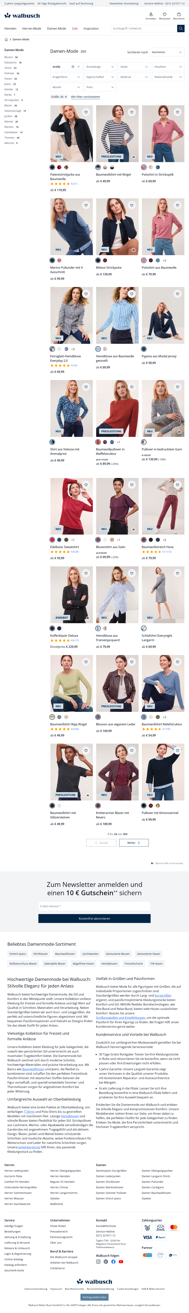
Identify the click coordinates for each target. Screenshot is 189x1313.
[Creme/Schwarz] (112, 167)
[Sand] (112, 540)
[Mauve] (105, 442)
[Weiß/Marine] (59, 717)
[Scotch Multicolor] (52, 349)
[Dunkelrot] (59, 167)
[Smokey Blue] (158, 167)
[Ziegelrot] (98, 442)
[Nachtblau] (52, 167)
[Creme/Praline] (105, 167)
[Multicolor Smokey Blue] (144, 442)
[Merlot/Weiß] (105, 628)
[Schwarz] (151, 540)
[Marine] (52, 260)
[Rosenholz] (144, 167)
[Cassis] (151, 260)
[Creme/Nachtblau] (98, 167)
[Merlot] (105, 260)
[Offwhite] (105, 540)
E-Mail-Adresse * (50, 906)
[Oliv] (66, 540)
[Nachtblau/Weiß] (98, 628)
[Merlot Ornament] (144, 628)
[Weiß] (59, 349)
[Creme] (151, 167)
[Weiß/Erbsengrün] (52, 717)
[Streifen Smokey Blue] (66, 349)
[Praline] (66, 167)
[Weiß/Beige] (66, 717)
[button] (167, 52)
